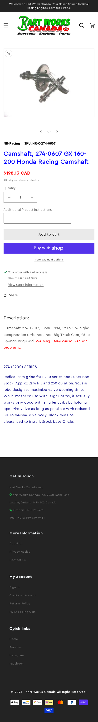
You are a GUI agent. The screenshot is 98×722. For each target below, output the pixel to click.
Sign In (15, 587)
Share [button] (13, 295)
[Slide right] (57, 131)
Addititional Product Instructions (28, 209)
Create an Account (23, 595)
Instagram (17, 655)
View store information (26, 284)
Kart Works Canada (41, 692)
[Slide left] (41, 131)
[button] (6, 25)
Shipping (9, 180)
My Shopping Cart (23, 611)
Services (16, 647)
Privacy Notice (20, 551)
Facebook (17, 663)
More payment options (49, 259)
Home (14, 639)
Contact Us (18, 560)
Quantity (9, 188)
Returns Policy (20, 603)
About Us (16, 543)
